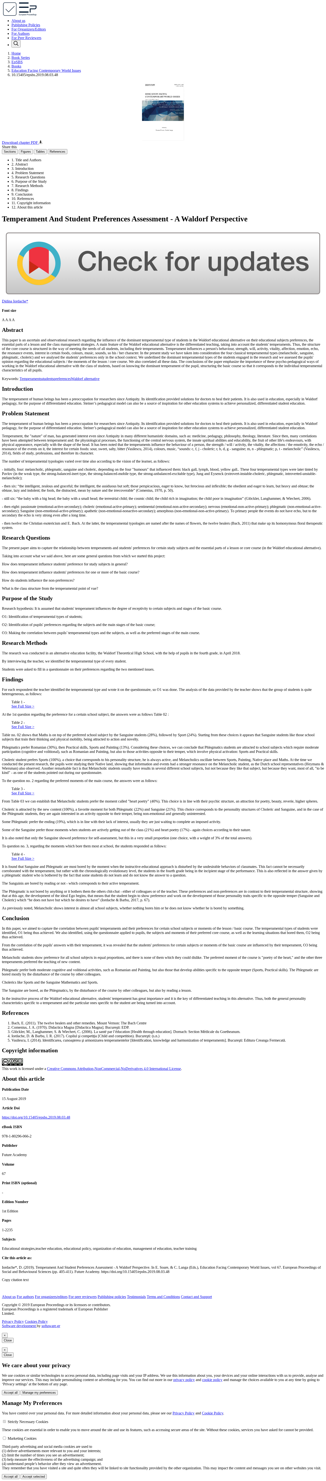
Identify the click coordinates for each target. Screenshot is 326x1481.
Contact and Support (196, 1297)
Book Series (20, 58)
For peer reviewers (82, 1297)
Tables (40, 151)
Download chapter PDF (20, 143)
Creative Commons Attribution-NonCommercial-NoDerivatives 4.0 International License (114, 1069)
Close (8, 1340)
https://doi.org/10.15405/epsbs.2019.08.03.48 (36, 1117)
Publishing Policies (25, 25)
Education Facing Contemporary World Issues (46, 70)
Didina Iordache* (15, 301)
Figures (26, 151)
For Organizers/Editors (28, 29)
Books (16, 66)
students (48, 379)
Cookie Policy (212, 1413)
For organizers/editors (51, 1297)
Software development (19, 1326)
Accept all (11, 1392)
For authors (25, 1297)
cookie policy (212, 1380)
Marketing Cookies (22, 1438)
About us (18, 21)
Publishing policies (112, 1297)
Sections (10, 151)
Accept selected (33, 1476)
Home (16, 53)
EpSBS (17, 62)
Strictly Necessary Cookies (28, 1422)
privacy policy (184, 1380)
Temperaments (31, 379)
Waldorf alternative (85, 379)
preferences (62, 379)
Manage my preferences (39, 1392)
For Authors (20, 33)
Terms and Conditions (163, 1297)
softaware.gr (51, 1326)
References (57, 151)
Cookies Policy (36, 1321)
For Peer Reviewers (26, 38)
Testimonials (136, 1297)
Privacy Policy (13, 1321)
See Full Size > (22, 706)
